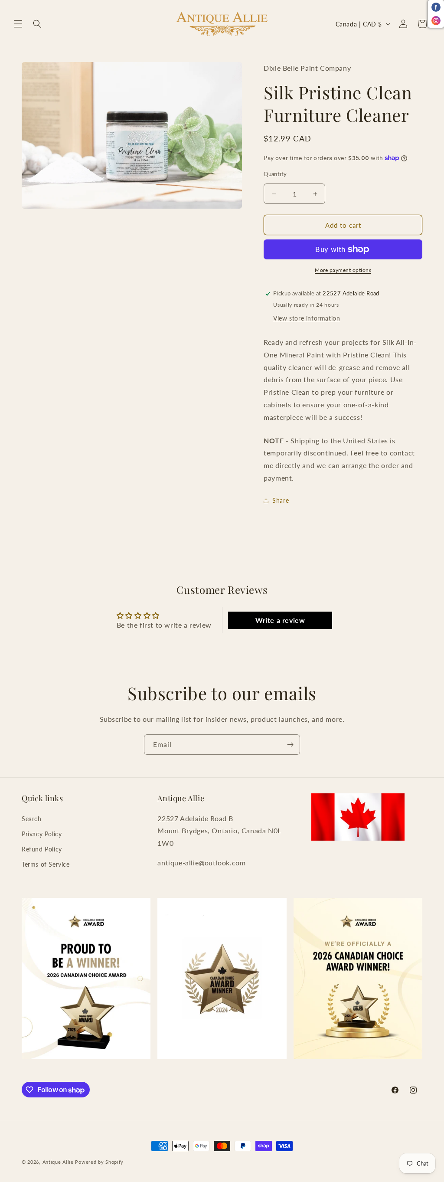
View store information (306, 318)
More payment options (343, 270)
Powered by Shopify (99, 1162)
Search (32, 818)
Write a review (280, 620)
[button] (18, 23)
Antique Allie (58, 1162)
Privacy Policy (42, 834)
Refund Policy (42, 849)
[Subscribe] (290, 744)
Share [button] (280, 500)
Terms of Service (46, 864)
